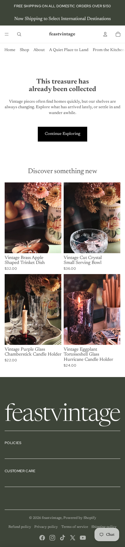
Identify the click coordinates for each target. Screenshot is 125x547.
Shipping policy (104, 527)
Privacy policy (46, 527)
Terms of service (74, 527)
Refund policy (19, 527)
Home (9, 50)
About (39, 50)
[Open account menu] (105, 34)
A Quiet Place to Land (68, 50)
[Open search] (19, 34)
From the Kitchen (108, 50)
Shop (24, 50)
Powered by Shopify (79, 518)
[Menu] (6, 34)
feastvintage (52, 518)
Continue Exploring (62, 134)
